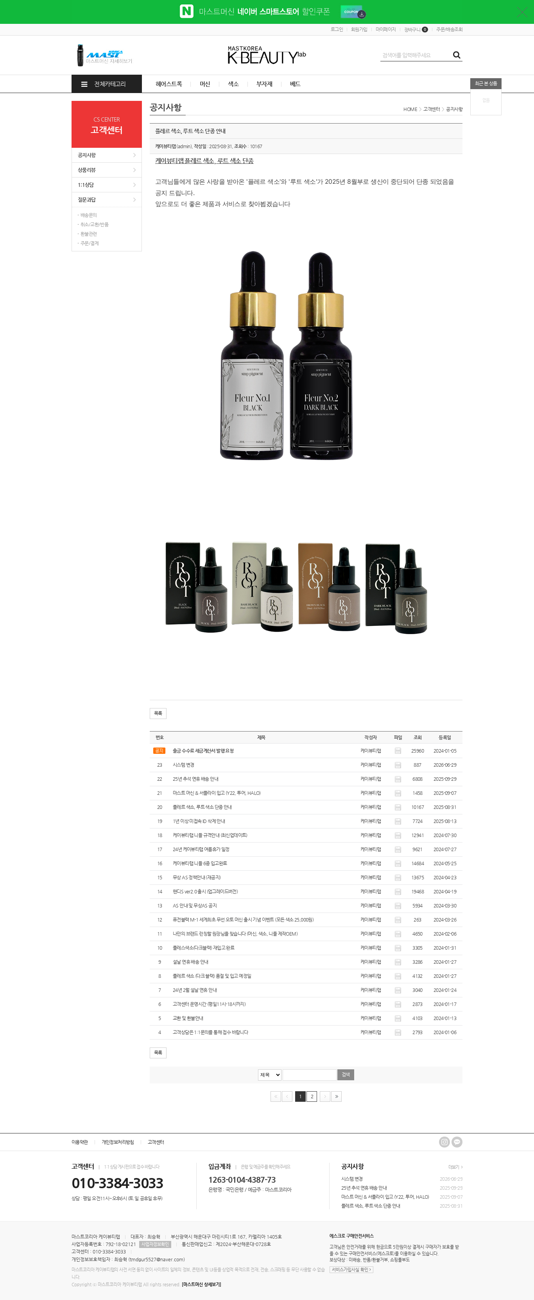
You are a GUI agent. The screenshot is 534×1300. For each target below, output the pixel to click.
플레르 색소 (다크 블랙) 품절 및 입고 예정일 (212, 976)
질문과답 (86, 200)
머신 (205, 84)
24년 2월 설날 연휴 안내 (195, 990)
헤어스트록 (169, 84)
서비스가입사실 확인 (350, 1269)
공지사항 (86, 155)
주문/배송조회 (449, 29)
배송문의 (89, 215)
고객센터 (156, 1142)
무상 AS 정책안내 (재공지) (196, 877)
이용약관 (80, 1142)
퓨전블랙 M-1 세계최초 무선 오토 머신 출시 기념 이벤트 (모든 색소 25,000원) (243, 919)
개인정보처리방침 (118, 1142)
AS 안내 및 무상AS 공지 (195, 905)
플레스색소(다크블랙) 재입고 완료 (203, 947)
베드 (295, 84)
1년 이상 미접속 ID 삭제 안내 (199, 821)
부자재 (264, 84)
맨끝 (336, 1096)
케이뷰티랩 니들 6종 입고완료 (200, 863)
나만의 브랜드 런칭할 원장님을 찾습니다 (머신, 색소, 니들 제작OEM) (235, 933)
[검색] (456, 55)
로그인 (337, 29)
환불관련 (89, 234)
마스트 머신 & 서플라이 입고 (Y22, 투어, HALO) (217, 793)
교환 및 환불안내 (188, 1018)
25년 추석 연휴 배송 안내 (195, 779)
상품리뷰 (86, 170)
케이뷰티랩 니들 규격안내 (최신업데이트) (210, 835)
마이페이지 (386, 29)
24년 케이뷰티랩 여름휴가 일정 (201, 849)
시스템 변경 (183, 764)
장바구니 (415, 29)
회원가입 (359, 29)
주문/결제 (90, 243)
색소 (233, 84)
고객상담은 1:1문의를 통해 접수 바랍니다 (210, 1032)
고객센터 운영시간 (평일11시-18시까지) (209, 1004)
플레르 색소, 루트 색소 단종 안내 (202, 807)
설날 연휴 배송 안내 (190, 962)
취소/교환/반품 (94, 224)
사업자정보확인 (155, 1244)
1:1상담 (86, 185)
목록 (158, 713)
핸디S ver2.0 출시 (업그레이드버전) (205, 891)
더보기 (454, 1167)
